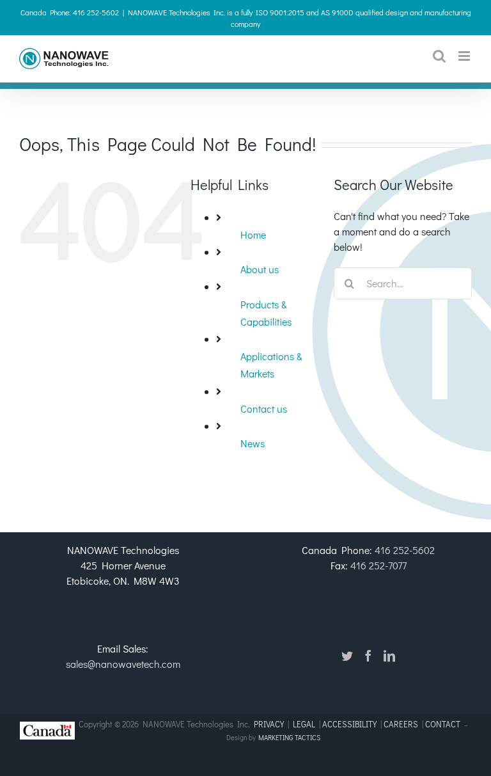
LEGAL (304, 723)
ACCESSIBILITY (349, 723)
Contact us (263, 408)
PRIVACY (269, 723)
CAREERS (401, 723)
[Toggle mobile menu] (465, 56)
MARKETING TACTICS (289, 737)
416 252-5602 (405, 550)
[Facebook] (368, 655)
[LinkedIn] (389, 655)
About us (259, 269)
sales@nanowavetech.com (123, 663)
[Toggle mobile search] (439, 56)
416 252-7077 (378, 565)
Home (253, 234)
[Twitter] (347, 655)
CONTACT (443, 723)
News (252, 443)
